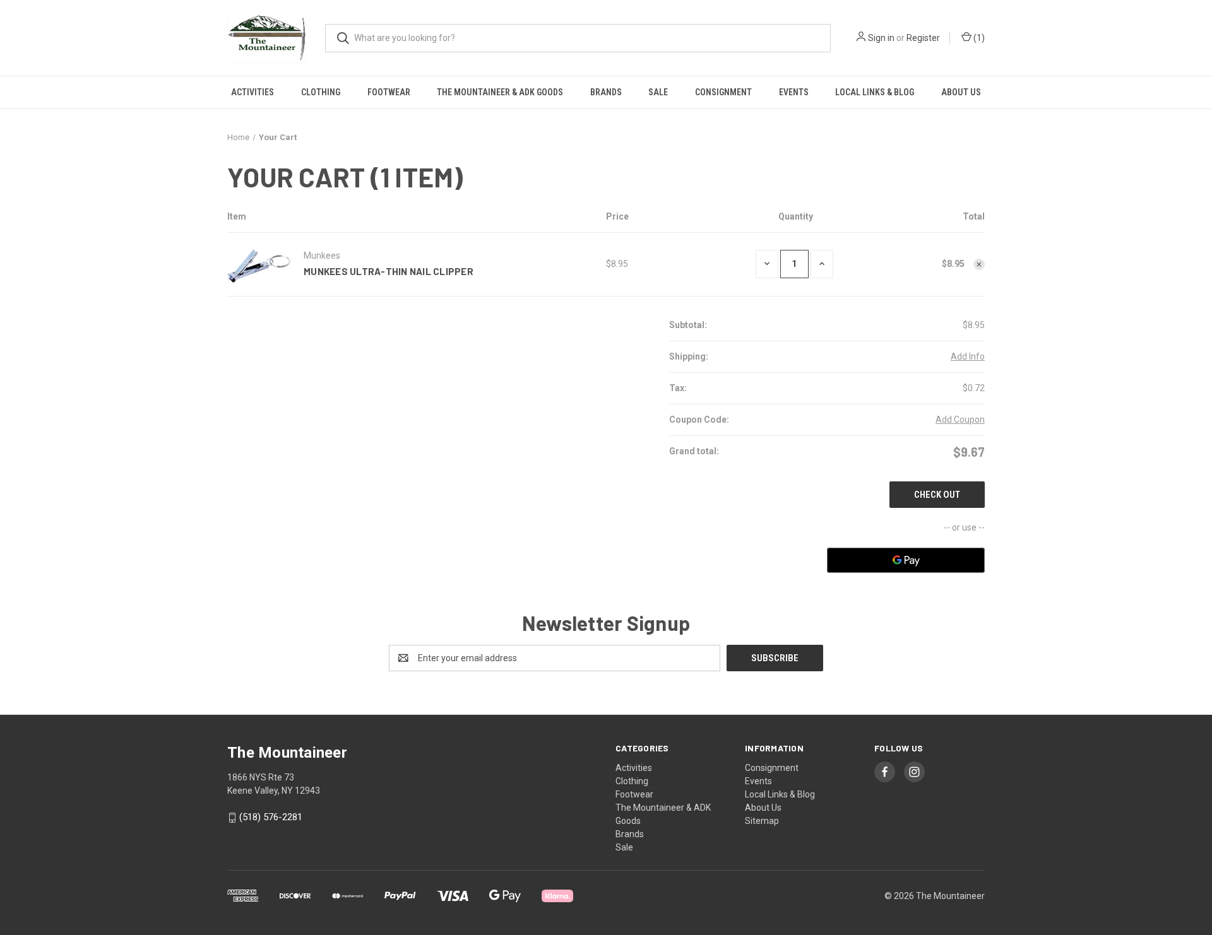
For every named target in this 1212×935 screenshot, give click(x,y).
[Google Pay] (906, 560)
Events (794, 92)
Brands (606, 92)
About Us (961, 92)
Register (923, 38)
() (978, 38)
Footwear (388, 92)
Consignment (723, 92)
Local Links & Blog (874, 92)
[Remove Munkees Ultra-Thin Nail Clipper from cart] (979, 264)
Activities (252, 92)
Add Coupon (960, 420)
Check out (937, 494)
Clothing (320, 92)
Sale (658, 92)
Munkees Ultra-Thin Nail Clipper (388, 271)
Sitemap (762, 821)
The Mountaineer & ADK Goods (500, 92)
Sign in (881, 38)
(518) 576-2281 (270, 817)
